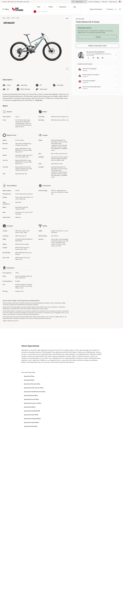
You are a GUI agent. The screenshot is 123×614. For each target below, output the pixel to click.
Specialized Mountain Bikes (32, 384)
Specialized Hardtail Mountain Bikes (34, 392)
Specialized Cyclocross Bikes (32, 403)
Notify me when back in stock (97, 46)
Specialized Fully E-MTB (31, 415)
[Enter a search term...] (35, 11)
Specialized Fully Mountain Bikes (34, 388)
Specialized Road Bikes (31, 395)
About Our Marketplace (94, 2)
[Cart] (120, 9)
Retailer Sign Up (113, 2)
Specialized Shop (29, 376)
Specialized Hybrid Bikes (31, 422)
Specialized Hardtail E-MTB (32, 411)
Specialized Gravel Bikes (31, 399)
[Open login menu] (116, 9)
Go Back (98, 37)
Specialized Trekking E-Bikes (32, 419)
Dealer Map (104, 2)
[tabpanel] (36, 46)
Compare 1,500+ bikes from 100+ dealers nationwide (15, 2)
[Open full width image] (67, 68)
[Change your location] (120, 2)
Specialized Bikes (29, 380)
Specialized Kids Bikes (30, 426)
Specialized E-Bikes (29, 407)
